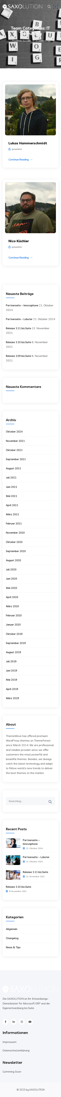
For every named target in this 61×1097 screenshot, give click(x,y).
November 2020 (15, 532)
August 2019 (13, 652)
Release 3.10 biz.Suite (18, 342)
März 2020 (12, 606)
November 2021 (15, 440)
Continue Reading (18, 159)
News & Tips (13, 947)
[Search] (52, 799)
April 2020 (12, 597)
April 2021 (12, 505)
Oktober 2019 (14, 634)
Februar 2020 (14, 615)
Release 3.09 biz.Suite (18, 356)
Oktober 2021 (14, 450)
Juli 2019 (11, 661)
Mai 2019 (11, 679)
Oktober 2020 (14, 542)
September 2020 (16, 551)
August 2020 (13, 560)
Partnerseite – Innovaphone (22, 305)
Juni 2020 (11, 578)
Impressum (9, 1042)
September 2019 (16, 643)
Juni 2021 (11, 486)
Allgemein (11, 929)
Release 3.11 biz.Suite (18, 328)
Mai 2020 (11, 588)
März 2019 (12, 698)
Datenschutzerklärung (16, 1050)
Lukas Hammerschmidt (27, 143)
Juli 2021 (11, 477)
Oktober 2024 (14, 431)
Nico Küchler (18, 241)
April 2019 (12, 689)
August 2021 (13, 468)
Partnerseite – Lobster (19, 319)
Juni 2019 (11, 670)
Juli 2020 (11, 569)
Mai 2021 (11, 496)
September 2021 (16, 459)
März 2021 (12, 514)
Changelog (12, 938)
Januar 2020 (13, 624)
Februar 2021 (14, 523)
